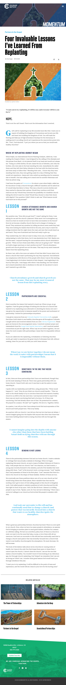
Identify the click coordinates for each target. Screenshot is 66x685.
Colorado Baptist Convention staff (39, 317)
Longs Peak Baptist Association (32, 326)
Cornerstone (27, 183)
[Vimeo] (26, 668)
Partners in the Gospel (13, 32)
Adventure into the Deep (45, 603)
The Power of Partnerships (12, 603)
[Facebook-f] (19, 668)
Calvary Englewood (48, 321)
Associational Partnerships (46, 628)
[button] (62, 6)
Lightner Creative (47, 680)
